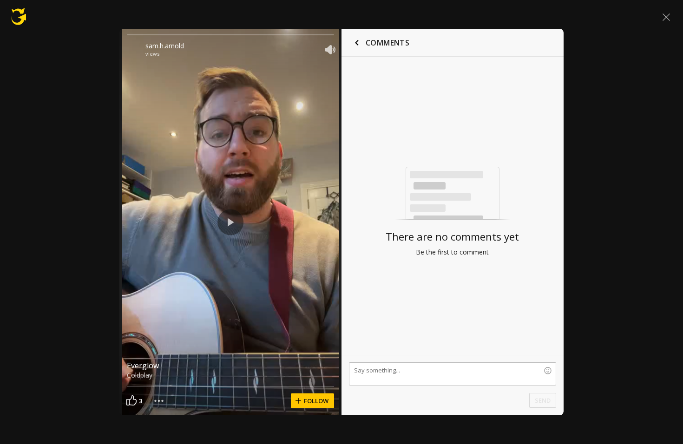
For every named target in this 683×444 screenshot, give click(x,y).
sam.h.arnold (164, 45)
